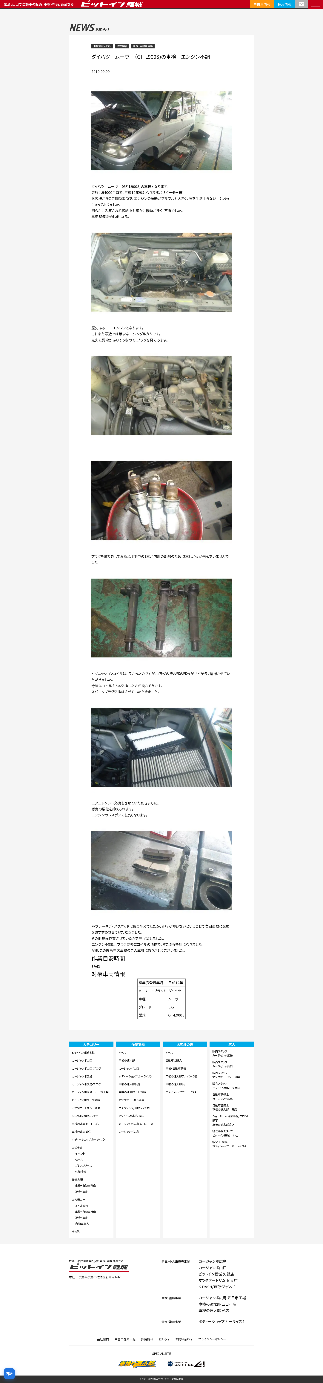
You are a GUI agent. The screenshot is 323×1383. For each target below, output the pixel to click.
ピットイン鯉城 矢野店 (86, 1100)
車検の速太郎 (127, 1060)
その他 (76, 1231)
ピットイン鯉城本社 (83, 1052)
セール (79, 1159)
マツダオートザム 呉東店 (218, 1280)
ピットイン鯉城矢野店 (131, 1116)
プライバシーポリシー (212, 1339)
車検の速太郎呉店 (130, 1084)
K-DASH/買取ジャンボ (85, 1116)
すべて (122, 1052)
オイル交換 (81, 1205)
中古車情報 (261, 4)
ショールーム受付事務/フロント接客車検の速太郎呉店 (230, 1120)
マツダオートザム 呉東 (86, 1108)
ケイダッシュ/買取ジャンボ (134, 1108)
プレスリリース (83, 1165)
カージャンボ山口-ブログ (86, 1068)
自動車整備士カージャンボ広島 (222, 1096)
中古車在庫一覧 (125, 1339)
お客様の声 (78, 1199)
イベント (80, 1153)
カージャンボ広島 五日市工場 (90, 1092)
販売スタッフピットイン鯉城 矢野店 (226, 1086)
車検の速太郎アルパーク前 (181, 1076)
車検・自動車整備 (143, 46)
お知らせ (77, 1147)
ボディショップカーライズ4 (181, 1092)
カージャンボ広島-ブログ (86, 1084)
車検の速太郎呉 (102, 46)
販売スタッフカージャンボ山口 (222, 1064)
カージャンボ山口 (82, 1060)
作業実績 (122, 46)
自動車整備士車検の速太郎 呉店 (224, 1107)
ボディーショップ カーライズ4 (88, 1139)
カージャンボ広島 (82, 1076)
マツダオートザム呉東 (131, 1100)
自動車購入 (82, 1224)
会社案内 (103, 1339)
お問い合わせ (184, 1339)
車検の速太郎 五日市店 (217, 1304)
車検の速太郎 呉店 (214, 1310)
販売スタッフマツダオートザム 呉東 (226, 1075)
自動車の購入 (174, 1060)
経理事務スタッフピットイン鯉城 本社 (225, 1133)
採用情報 (284, 4)
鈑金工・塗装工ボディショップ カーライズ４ (229, 1144)
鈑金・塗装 (81, 1192)
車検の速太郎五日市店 (85, 1124)
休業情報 (80, 1172)
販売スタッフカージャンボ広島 (222, 1053)
